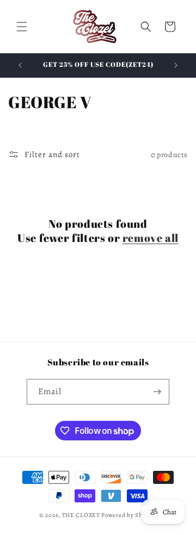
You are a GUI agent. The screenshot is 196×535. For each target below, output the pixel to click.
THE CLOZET (81, 515)
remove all (150, 238)
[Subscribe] (157, 392)
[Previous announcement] (20, 65)
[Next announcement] (176, 65)
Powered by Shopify (129, 515)
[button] (22, 27)
